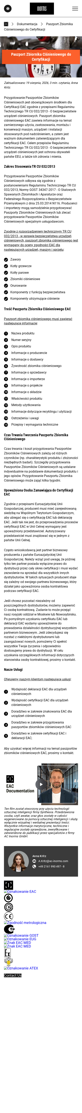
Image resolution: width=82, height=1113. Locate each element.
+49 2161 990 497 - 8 (51, 866)
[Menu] (75, 8)
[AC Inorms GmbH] (42, 9)
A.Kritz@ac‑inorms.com (53, 861)
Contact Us (12, 975)
